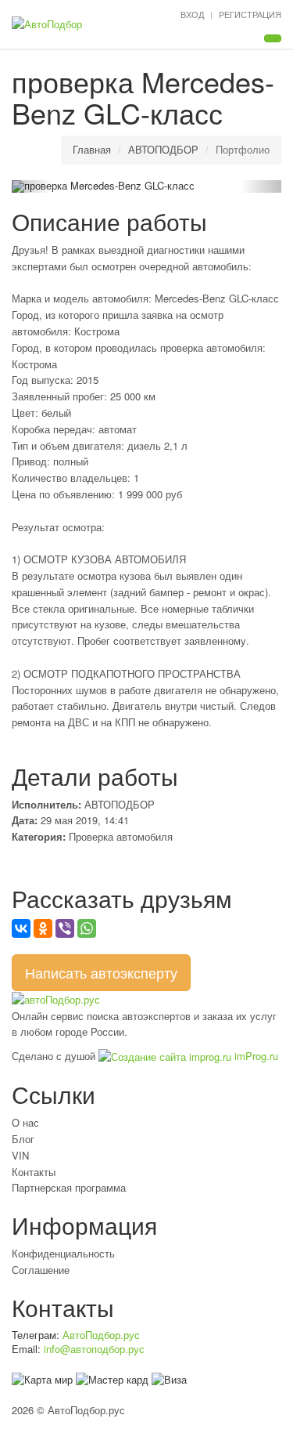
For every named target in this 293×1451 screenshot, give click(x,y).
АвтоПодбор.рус (101, 1334)
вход (192, 14)
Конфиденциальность (63, 1253)
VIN (20, 1155)
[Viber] (64, 928)
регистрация (250, 14)
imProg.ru (254, 1055)
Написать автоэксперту (101, 972)
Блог (23, 1138)
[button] (32, 186)
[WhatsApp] (86, 928)
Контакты (33, 1171)
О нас (25, 1122)
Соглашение (41, 1269)
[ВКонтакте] (21, 928)
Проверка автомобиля (121, 836)
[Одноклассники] (43, 928)
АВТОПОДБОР (163, 149)
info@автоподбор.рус (94, 1348)
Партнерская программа (69, 1187)
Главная (92, 149)
